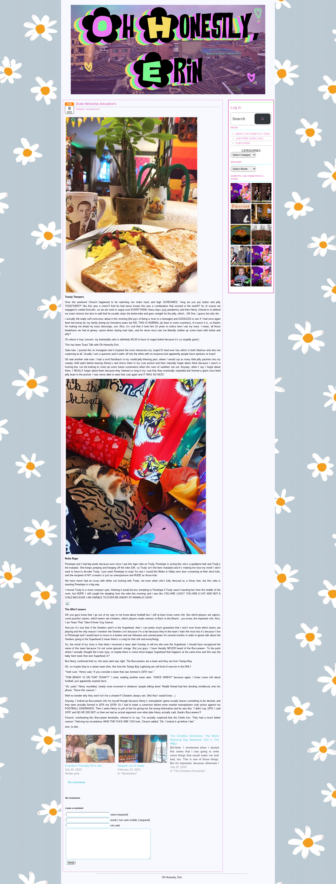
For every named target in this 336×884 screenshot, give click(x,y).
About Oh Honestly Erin (252, 133)
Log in (236, 107)
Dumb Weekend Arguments (96, 104)
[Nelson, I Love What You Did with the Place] (261, 256)
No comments (76, 782)
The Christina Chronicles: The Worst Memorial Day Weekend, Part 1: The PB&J (194, 739)
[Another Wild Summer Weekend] (261, 214)
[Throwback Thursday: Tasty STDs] (241, 235)
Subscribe (242, 143)
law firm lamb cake (249, 138)
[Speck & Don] (241, 193)
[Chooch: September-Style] (261, 193)
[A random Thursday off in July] (89, 749)
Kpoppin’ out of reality (131, 765)
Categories (251, 150)
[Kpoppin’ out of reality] (142, 749)
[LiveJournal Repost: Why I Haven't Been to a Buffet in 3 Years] (261, 276)
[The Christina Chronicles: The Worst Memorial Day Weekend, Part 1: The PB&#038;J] (196, 735)
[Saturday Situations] (241, 256)
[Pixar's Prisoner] (241, 276)
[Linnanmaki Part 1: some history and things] (261, 235)
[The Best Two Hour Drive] (241, 214)
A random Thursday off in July (83, 765)
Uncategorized (93, 109)
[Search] (262, 119)
